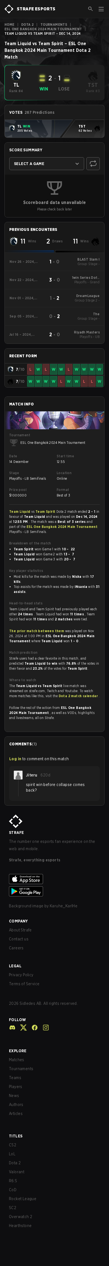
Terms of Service (24, 984)
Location (64, 473)
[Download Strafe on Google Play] (54, 891)
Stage (14, 473)
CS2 (12, 1145)
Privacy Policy (21, 975)
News (14, 1095)
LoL (12, 1154)
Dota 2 (27, 24)
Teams (15, 1077)
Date (13, 456)
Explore (18, 1051)
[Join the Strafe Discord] (12, 1027)
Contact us (19, 939)
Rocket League (22, 1199)
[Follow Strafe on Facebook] (32, 1027)
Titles (15, 1136)
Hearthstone (20, 1225)
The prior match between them (36, 631)
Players (15, 1086)
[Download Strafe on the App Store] (54, 879)
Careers (16, 948)
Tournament (19, 435)
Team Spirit (45, 511)
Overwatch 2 (20, 1216)
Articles (16, 1113)
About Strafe (20, 930)
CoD (12, 1190)
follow (17, 1019)
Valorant (16, 1172)
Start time (65, 456)
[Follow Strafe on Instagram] (43, 1027)
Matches (16, 1060)
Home (9, 24)
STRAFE (16, 832)
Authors (16, 1104)
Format (63, 490)
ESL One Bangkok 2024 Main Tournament (43, 29)
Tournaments (54, 24)
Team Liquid (20, 511)
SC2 (12, 1207)
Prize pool (18, 490)
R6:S (13, 1181)
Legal (15, 966)
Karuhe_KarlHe (63, 906)
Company (18, 921)
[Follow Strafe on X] (21, 1027)
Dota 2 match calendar (79, 696)
